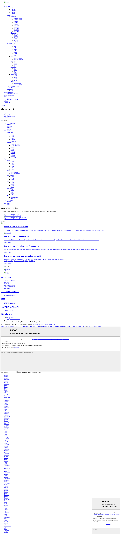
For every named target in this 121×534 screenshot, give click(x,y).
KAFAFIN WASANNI (10, 307)
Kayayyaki (7, 6)
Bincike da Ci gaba (9, 95)
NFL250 (16, 40)
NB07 (15, 55)
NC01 (15, 62)
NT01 (15, 78)
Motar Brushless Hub (46, 326)
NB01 (15, 46)
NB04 (15, 50)
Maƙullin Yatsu (18, 84)
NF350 (16, 36)
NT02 (15, 80)
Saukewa (9, 98)
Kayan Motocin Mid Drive (94, 326)
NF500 (16, 37)
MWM (12, 87)
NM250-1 (13, 10)
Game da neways (8, 92)
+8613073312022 (11, 317)
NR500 (16, 22)
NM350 (13, 12)
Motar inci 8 (7, 117)
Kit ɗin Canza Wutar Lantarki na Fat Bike (29, 326)
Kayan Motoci (11, 43)
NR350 (16, 21)
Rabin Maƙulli (17, 83)
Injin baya (13, 16)
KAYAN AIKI (6, 277)
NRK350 (16, 27)
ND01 (15, 68)
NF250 (16, 34)
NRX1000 (16, 31)
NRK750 (16, 30)
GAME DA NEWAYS (10, 292)
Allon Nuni (13, 67)
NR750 (16, 24)
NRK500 (16, 28)
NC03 (15, 65)
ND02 (15, 70)
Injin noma (10, 89)
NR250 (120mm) (18, 19)
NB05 (15, 52)
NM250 (13, 9)
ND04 (15, 73)
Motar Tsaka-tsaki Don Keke (60, 326)
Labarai (6, 101)
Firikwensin (14, 74)
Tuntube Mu (7, 102)
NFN (12, 90)
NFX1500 (16, 41)
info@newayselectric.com (13, 319)
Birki (12, 56)
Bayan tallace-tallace (12, 99)
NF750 (16, 39)
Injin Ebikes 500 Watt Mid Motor (9, 326)
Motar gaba (13, 33)
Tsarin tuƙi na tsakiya (12, 7)
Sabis (5, 96)
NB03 (15, 49)
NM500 (13, 13)
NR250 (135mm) (18, 18)
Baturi (12, 44)
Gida (5, 5)
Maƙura (13, 81)
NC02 (15, 64)
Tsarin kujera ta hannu (13, 86)
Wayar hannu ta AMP (49, 324)
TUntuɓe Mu (6, 314)
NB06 (15, 53)
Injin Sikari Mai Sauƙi (9, 116)
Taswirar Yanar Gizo (37, 324)
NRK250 (16, 25)
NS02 (15, 77)
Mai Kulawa (14, 61)
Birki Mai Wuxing (18, 59)
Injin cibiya (10, 15)
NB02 (15, 47)
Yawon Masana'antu (12, 93)
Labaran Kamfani (8, 310)
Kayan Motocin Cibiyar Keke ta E (77, 326)
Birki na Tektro (18, 58)
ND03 (15, 71)
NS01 (15, 76)
